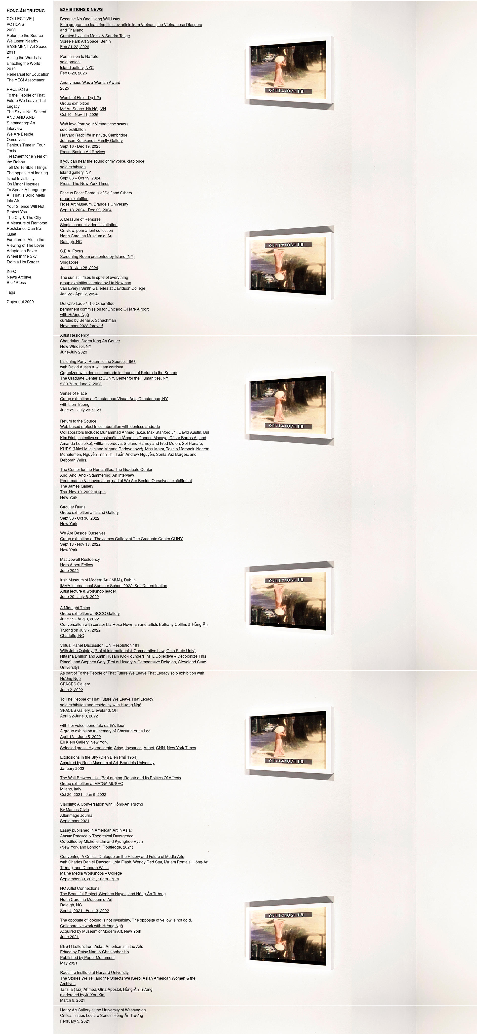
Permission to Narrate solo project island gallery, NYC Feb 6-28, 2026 (79, 64)
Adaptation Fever (22, 250)
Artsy (118, 747)
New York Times (181, 747)
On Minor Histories (23, 184)
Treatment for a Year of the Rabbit (26, 158)
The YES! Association (26, 80)
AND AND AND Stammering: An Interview (21, 122)
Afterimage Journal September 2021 (76, 817)
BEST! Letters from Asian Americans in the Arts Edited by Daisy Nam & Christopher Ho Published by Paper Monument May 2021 (101, 954)
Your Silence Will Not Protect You (25, 208)
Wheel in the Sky (22, 256)
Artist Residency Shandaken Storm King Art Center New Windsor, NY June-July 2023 (90, 343)
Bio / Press (16, 282)
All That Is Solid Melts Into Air (26, 197)
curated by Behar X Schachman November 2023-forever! (88, 322)
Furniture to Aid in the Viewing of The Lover (25, 242)
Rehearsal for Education (28, 74)
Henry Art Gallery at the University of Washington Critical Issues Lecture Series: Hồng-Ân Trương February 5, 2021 (103, 1015)
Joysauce (133, 747)
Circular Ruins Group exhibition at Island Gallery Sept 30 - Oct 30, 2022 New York (89, 515)
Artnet (149, 747)
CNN (160, 747)
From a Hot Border (23, 262)
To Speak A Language (26, 189)
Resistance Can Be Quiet (24, 231)
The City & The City (24, 217)
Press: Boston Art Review (82, 151)
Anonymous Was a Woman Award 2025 (90, 85)
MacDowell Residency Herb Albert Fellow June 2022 (80, 564)
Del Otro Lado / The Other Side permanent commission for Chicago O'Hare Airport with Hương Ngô (104, 308)
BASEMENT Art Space (27, 46)
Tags (11, 292)
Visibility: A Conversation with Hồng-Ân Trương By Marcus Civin (101, 806)
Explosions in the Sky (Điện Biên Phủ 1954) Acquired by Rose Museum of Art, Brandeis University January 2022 (107, 762)
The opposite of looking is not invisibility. (27, 175)
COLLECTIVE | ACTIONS (20, 21)
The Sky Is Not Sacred (26, 111)
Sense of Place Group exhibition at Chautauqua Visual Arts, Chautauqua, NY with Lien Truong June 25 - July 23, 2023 (114, 401)
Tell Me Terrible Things (27, 167)
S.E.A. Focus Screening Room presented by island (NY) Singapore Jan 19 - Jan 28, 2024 (97, 259)
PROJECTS (17, 89)
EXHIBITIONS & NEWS (81, 9)
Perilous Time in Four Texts (26, 147)
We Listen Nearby (22, 41)
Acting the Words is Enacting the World (24, 60)
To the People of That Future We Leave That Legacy (26, 100)
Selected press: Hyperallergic (86, 747)
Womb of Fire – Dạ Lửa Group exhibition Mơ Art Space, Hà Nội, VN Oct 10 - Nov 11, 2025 (83, 106)
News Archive (19, 277)
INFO (11, 271)
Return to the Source (25, 35)
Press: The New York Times (84, 183)
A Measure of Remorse (27, 223)
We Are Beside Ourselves (20, 136)
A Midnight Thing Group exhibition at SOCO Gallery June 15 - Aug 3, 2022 (90, 613)
